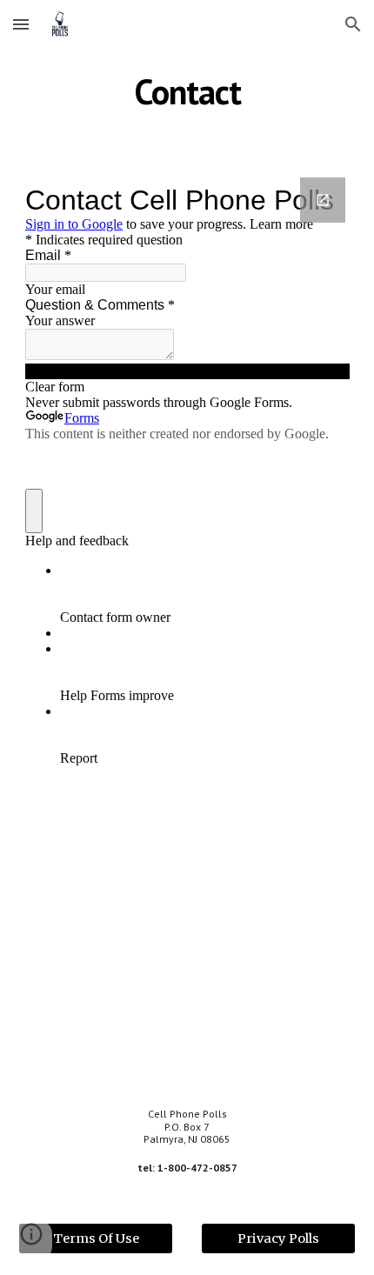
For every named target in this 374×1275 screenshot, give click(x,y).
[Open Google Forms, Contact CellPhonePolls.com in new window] (322, 200)
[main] (187, 91)
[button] (21, 24)
